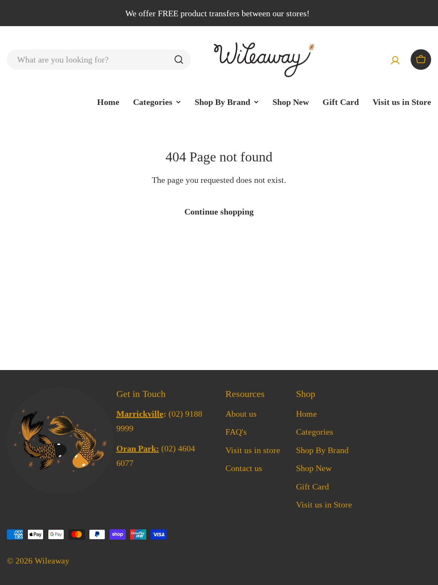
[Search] (179, 59)
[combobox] (99, 59)
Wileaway (52, 560)
